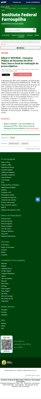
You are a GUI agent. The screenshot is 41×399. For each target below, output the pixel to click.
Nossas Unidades (6, 226)
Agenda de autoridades (8, 187)
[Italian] (7, 7)
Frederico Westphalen (8, 273)
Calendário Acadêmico (8, 175)
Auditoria (4, 190)
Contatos (29, 35)
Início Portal (5, 35)
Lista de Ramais (6, 177)
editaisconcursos (13, 143)
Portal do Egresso (6, 224)
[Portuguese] (1, 7)
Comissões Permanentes (8, 197)
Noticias (3, 323)
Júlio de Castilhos (6, 278)
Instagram (4, 315)
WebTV (3, 207)
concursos (25, 143)
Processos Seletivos (7, 231)
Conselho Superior (7, 170)
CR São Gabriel (6, 271)
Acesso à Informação (18, 35)
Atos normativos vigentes (9, 205)
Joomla (34, 370)
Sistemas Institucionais (8, 236)
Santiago (4, 286)
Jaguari (3, 276)
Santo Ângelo (5, 291)
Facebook (4, 310)
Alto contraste (23, 8)
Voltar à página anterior (12, 71)
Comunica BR (16, 2)
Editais (37, 35)
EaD (2, 328)
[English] (3, 7)
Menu (21, 48)
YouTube (4, 312)
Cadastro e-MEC (6, 165)
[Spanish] (8, 7)
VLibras (33, 8)
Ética (2, 182)
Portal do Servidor (6, 221)
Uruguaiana (4, 301)
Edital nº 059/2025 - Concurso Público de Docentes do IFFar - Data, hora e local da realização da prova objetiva (19, 126)
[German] (5, 7)
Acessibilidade (10, 8)
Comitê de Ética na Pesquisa (10, 185)
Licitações (21, 37)
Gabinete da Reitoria (7, 167)
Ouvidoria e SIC (6, 192)
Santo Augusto (5, 288)
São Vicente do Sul (7, 298)
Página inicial (5, 41)
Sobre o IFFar (5, 162)
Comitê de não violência (8, 200)
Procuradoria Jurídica (7, 195)
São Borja (4, 293)
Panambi (4, 281)
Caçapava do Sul (6, 268)
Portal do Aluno (6, 219)
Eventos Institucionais (8, 202)
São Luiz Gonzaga (7, 296)
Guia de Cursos (6, 229)
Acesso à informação (33, 2)
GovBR (3, 2)
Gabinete (4, 263)
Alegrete (3, 266)
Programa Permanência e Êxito (10, 210)
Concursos (4, 234)
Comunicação (5, 180)
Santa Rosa (4, 283)
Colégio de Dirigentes (8, 172)
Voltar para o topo (33, 149)
